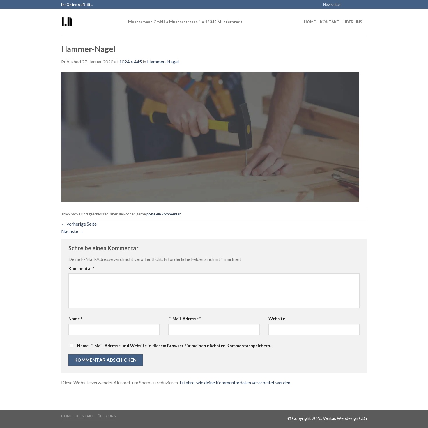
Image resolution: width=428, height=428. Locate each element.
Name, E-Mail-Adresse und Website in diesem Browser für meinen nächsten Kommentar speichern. (174, 345)
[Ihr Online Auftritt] (90, 22)
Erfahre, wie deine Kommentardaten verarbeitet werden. (235, 382)
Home (310, 22)
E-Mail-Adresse (184, 318)
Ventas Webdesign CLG (345, 418)
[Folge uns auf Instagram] (353, 5)
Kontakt (329, 22)
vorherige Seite (79, 224)
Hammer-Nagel (163, 61)
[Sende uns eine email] (364, 5)
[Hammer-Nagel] (210, 136)
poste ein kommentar (163, 214)
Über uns (352, 22)
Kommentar (81, 268)
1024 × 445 (130, 61)
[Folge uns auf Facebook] (347, 5)
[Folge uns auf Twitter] (358, 5)
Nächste (72, 231)
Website (276, 318)
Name (75, 318)
